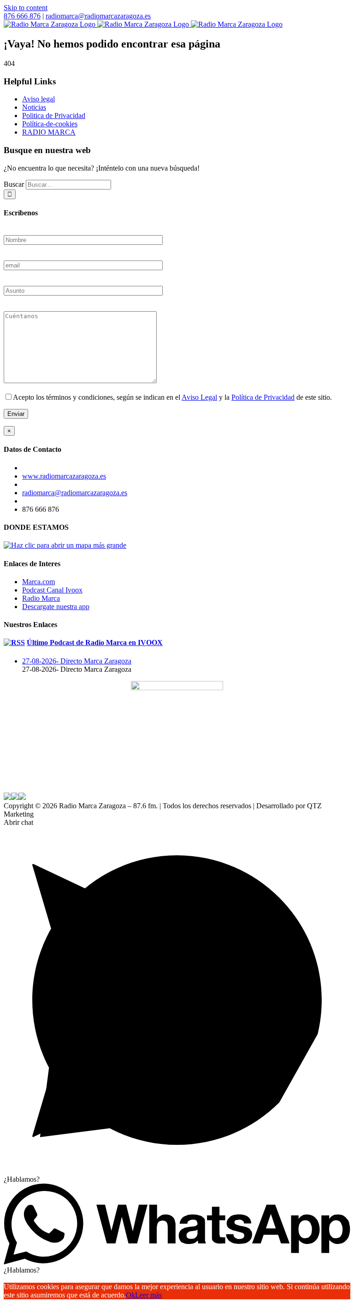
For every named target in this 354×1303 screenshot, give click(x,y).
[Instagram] (26, 783)
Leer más (148, 1295)
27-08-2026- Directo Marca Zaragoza (76, 661)
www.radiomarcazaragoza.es (64, 476)
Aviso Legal (199, 397)
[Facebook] (8, 783)
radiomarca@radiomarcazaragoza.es (98, 16)
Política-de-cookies (49, 124)
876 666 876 (22, 16)
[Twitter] (17, 783)
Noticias (34, 107)
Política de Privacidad (263, 397)
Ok (130, 1295)
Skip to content (25, 8)
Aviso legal (38, 99)
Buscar (14, 184)
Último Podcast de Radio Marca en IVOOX (95, 642)
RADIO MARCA (49, 132)
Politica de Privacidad (53, 115)
